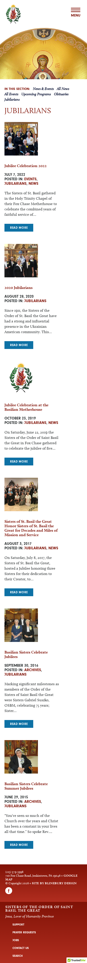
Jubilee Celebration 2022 (25, 165)
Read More (19, 228)
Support (18, 924)
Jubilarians (12, 99)
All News (63, 89)
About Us (44, 21)
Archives (32, 670)
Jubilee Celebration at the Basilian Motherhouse (26, 407)
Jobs (15, 940)
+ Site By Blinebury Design (53, 883)
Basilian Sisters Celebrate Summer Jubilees (26, 786)
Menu (75, 15)
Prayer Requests (24, 932)
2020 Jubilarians (18, 287)
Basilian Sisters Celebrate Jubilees (26, 654)
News (33, 183)
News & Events (43, 89)
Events (30, 179)
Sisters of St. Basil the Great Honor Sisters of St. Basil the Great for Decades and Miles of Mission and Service (31, 528)
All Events (11, 94)
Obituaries (61, 94)
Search (17, 955)
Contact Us (20, 948)
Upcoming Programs (36, 94)
